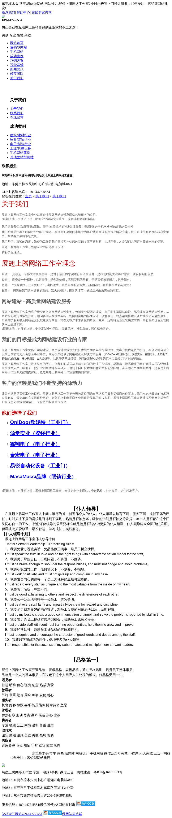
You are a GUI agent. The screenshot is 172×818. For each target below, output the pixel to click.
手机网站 (16, 51)
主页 (28, 196)
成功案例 (16, 56)
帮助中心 (23, 12)
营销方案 (16, 60)
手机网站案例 (20, 153)
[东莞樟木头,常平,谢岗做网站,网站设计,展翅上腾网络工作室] (3, 17)
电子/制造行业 (20, 144)
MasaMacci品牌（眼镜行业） (43, 476)
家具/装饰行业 (20, 139)
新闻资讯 (16, 69)
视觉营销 (16, 65)
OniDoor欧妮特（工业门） (40, 422)
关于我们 (16, 78)
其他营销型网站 (22, 157)
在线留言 (16, 117)
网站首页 (16, 43)
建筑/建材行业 (20, 135)
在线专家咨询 (41, 12)
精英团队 (16, 73)
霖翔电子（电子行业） (35, 444)
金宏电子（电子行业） (35, 455)
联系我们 (8, 12)
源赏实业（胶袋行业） (35, 433)
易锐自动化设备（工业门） (40, 465)
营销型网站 (18, 47)
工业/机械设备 (20, 148)
